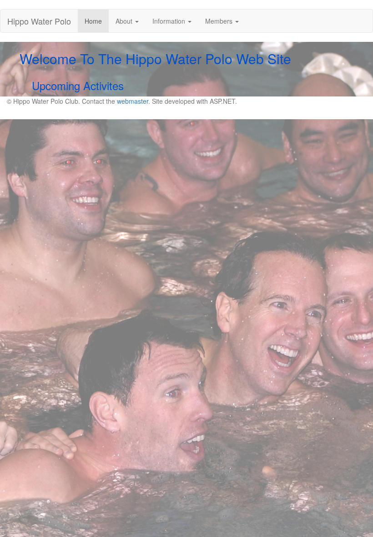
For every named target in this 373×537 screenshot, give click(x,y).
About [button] (125, 20)
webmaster (132, 101)
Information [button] (169, 20)
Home (97, 20)
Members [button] (219, 20)
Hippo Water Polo (39, 21)
